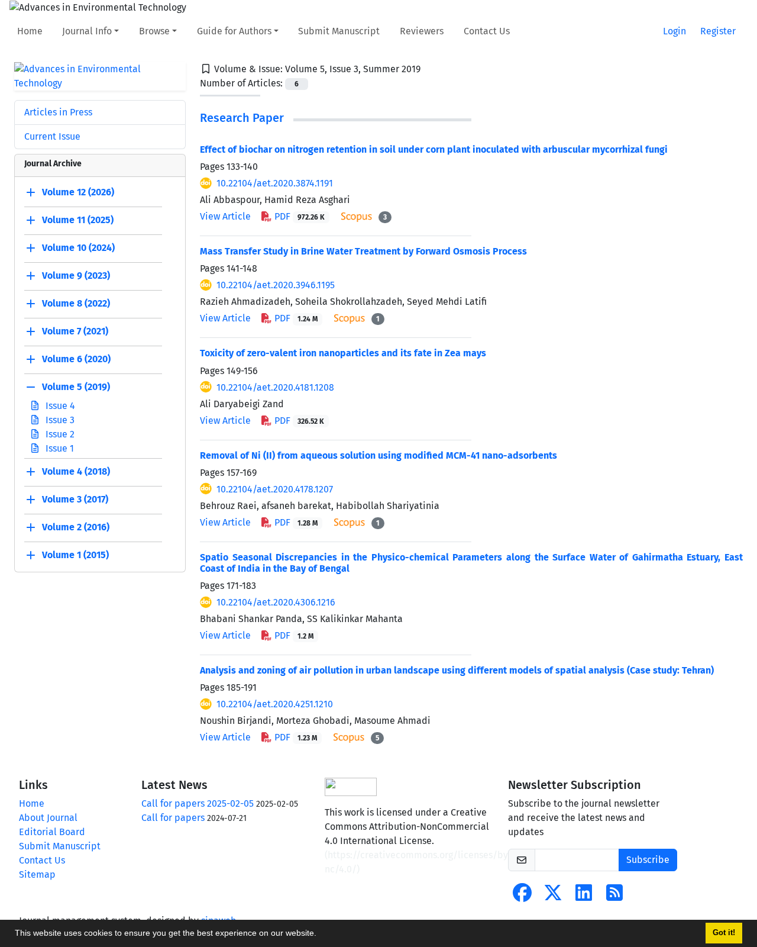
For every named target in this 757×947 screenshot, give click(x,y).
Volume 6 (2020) (76, 359)
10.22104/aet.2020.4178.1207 (274, 489)
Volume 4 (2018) (76, 471)
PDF (298, 216)
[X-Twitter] (553, 896)
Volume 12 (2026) (78, 192)
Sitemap (37, 874)
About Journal (48, 817)
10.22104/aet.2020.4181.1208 (275, 387)
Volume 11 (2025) (78, 220)
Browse (154, 31)
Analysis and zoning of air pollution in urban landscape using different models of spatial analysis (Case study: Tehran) (457, 670)
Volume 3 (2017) (75, 499)
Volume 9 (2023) (76, 275)
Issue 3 (59, 420)
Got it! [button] (724, 933)
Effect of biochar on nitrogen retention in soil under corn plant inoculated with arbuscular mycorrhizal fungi (434, 149)
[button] (320, 934)
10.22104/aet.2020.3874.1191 (274, 183)
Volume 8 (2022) (76, 303)
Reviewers (422, 31)
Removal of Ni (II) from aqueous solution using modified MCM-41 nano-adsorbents (378, 455)
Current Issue (52, 136)
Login (674, 31)
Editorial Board (52, 832)
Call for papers (173, 817)
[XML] (430, 69)
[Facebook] (522, 896)
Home (30, 31)
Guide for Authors (234, 31)
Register (718, 31)
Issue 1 (58, 448)
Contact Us (487, 31)
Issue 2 (59, 434)
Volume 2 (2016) (75, 527)
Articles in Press (58, 112)
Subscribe (647, 859)
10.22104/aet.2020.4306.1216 (275, 602)
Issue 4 (59, 405)
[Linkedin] (584, 896)
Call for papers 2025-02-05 (197, 803)
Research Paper (242, 118)
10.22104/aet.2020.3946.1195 (275, 285)
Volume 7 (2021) (75, 331)
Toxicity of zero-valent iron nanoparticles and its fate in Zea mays (343, 353)
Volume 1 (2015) (75, 555)
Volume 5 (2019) (76, 386)
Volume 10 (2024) (78, 247)
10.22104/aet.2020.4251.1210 (274, 704)
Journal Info (87, 31)
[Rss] (614, 896)
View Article (225, 216)
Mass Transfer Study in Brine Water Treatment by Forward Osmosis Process (363, 251)
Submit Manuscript (339, 31)
